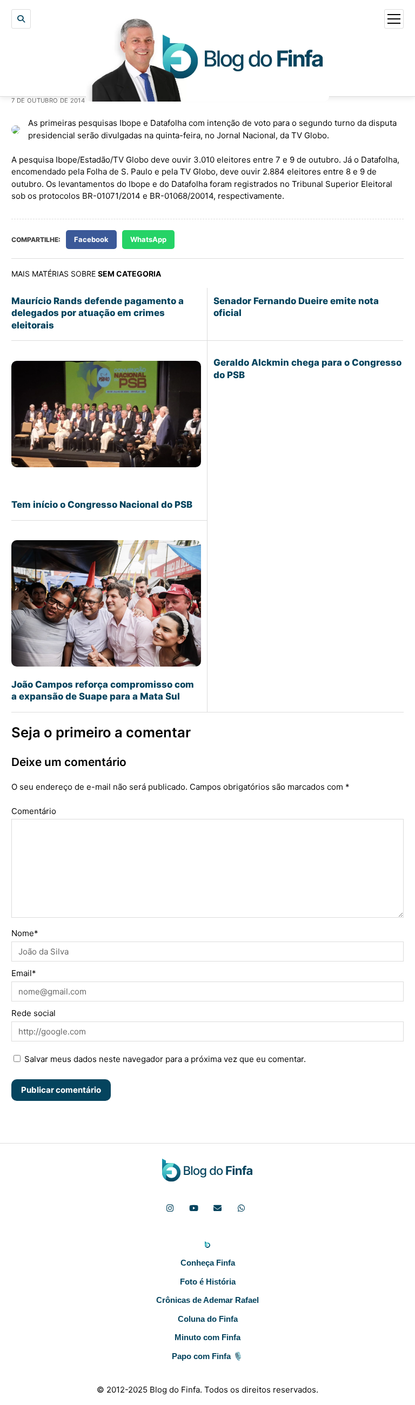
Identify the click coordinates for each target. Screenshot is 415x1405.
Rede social (33, 1013)
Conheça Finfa (207, 1262)
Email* (23, 973)
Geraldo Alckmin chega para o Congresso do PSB (307, 368)
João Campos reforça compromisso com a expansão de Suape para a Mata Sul (102, 690)
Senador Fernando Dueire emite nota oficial (296, 306)
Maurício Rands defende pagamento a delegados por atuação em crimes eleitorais (97, 313)
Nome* (24, 933)
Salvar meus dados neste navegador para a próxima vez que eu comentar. (165, 1059)
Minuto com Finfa (207, 1337)
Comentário (33, 811)
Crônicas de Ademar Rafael (207, 1300)
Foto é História (208, 1281)
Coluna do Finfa (208, 1318)
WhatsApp (148, 239)
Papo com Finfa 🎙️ (207, 1356)
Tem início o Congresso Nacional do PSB (101, 504)
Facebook (91, 239)
